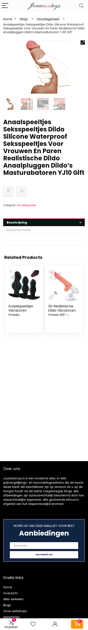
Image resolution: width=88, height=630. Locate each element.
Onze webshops (15, 611)
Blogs (7, 605)
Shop (24, 19)
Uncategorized (48, 19)
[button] (83, 42)
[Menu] (5, 5)
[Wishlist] (33, 624)
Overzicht (10, 593)
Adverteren (11, 617)
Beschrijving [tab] (17, 222)
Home (7, 19)
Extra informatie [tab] (19, 230)
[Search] (81, 5)
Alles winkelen (13, 599)
